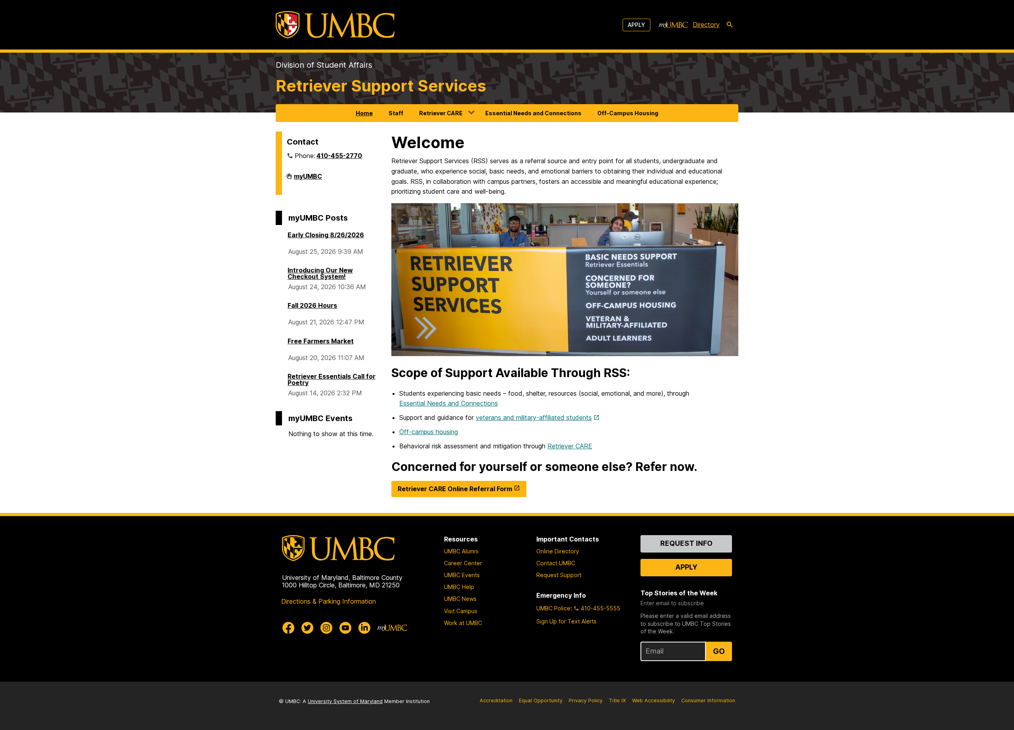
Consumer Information (708, 700)
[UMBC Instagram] (326, 628)
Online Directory (557, 551)
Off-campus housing (428, 432)
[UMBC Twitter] (307, 628)
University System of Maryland (345, 701)
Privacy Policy (585, 700)
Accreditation (496, 700)
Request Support (558, 575)
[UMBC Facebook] (288, 628)
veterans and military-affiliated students (534, 417)
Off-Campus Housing (627, 113)
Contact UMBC (555, 563)
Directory (706, 25)
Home (364, 113)
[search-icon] (729, 25)
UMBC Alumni (461, 551)
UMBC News (460, 598)
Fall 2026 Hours (312, 305)
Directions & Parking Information (328, 601)
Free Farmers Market (321, 341)
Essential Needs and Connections (533, 113)
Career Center (463, 563)
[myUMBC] (673, 25)
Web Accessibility (653, 700)
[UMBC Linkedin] (364, 628)
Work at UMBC (463, 622)
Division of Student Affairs (324, 65)
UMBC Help (459, 586)
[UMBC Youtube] (345, 628)
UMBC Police (553, 608)
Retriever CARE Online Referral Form (455, 489)
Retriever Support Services (381, 85)
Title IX (617, 700)
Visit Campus (460, 611)
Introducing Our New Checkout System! (320, 273)
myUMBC (308, 179)
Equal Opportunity (540, 700)
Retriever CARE (441, 113)
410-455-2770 (339, 156)
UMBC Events (462, 575)
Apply (636, 24)
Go (719, 651)
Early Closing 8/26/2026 (326, 235)
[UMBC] (335, 24)
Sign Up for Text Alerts (566, 621)
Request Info (686, 543)
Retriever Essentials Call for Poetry (331, 379)
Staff (396, 113)
